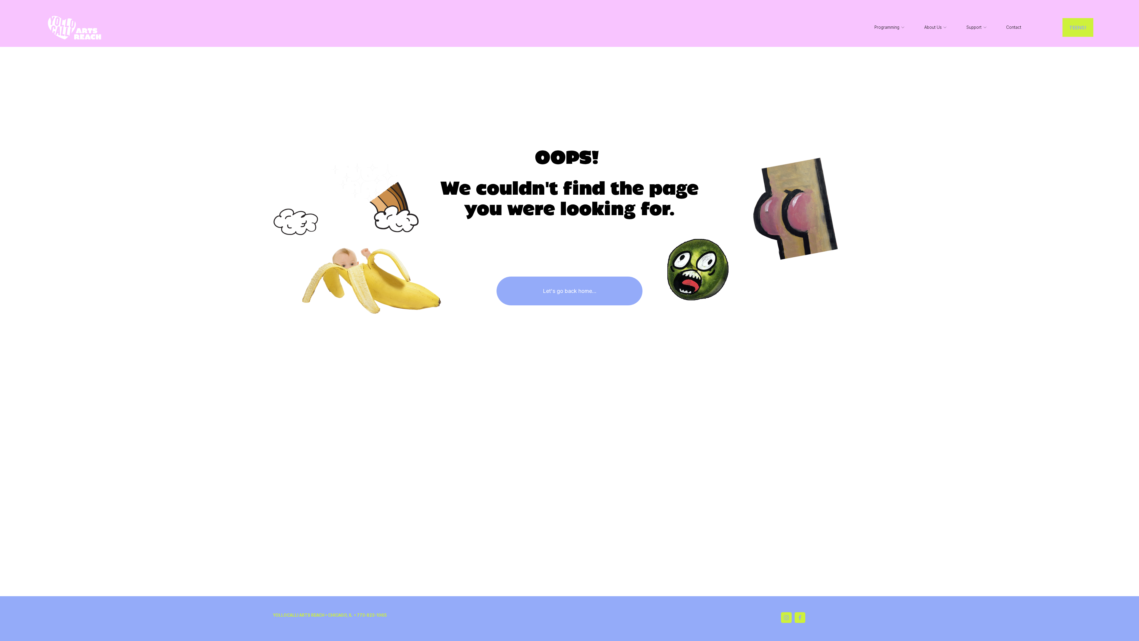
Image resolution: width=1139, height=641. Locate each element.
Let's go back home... (569, 291)
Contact (1013, 27)
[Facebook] (800, 617)
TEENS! (1077, 27)
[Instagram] (786, 617)
